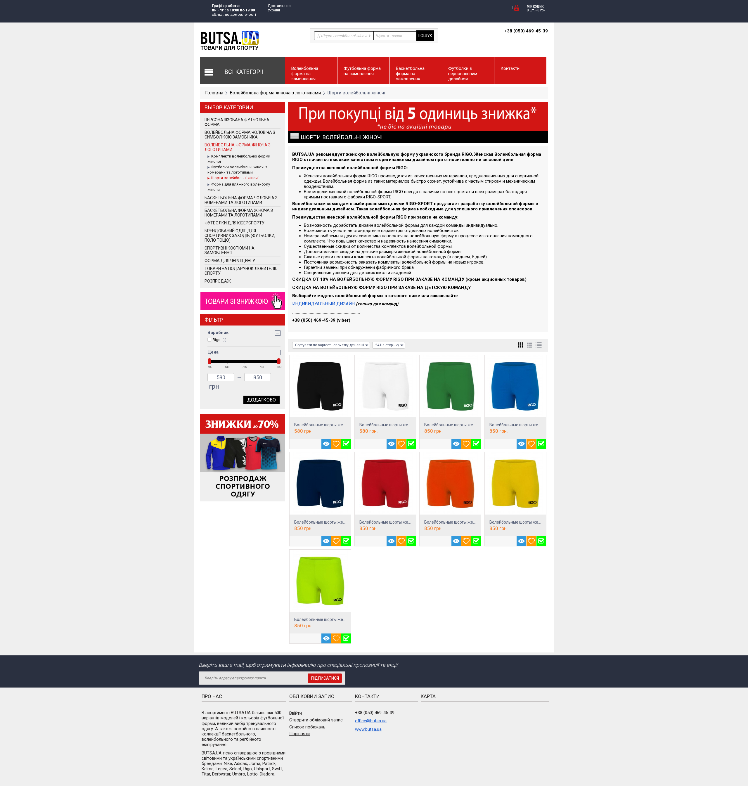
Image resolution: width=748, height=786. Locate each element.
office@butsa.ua (371, 720)
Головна (214, 93)
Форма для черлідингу (230, 260)
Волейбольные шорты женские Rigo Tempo (335, 425)
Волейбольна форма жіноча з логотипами (275, 93)
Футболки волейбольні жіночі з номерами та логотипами (237, 169)
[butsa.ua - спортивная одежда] (229, 40)
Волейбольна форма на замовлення (304, 74)
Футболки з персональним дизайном (462, 74)
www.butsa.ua (368, 729)
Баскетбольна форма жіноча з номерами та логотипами (239, 212)
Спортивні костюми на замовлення (229, 250)
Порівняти (299, 733)
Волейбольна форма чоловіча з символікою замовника (240, 134)
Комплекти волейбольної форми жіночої (238, 159)
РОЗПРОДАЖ (218, 281)
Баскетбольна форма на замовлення (410, 74)
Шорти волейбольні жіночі (235, 178)
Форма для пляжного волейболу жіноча (238, 187)
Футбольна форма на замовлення (362, 71)
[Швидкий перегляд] (326, 444)
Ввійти (295, 713)
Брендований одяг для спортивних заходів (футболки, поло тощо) (240, 235)
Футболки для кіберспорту (234, 223)
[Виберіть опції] (346, 444)
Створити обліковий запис (316, 720)
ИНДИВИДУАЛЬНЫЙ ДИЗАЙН (323, 304)
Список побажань (307, 727)
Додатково (261, 400)
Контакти (510, 68)
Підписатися (325, 678)
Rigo (219, 339)
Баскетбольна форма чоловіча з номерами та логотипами (241, 200)
